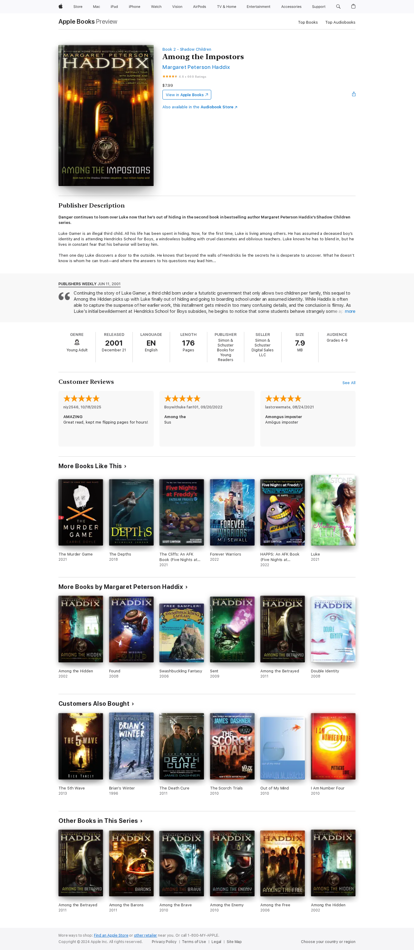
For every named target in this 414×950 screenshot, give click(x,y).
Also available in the (197, 107)
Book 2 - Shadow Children (186, 49)
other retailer (145, 935)
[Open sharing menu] (354, 94)
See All (349, 382)
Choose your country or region (328, 942)
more (350, 311)
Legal (216, 942)
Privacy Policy (164, 942)
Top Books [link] (308, 22)
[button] (338, 6)
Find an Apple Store (111, 935)
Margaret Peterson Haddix (196, 67)
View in (185, 95)
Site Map (234, 942)
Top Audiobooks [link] (340, 22)
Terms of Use (194, 942)
